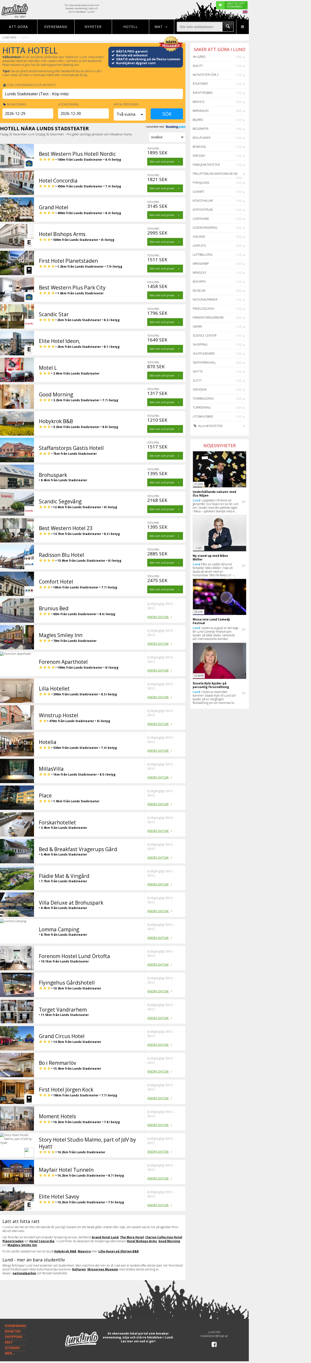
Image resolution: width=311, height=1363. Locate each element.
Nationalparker (205, 299)
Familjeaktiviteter (206, 165)
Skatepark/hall (204, 362)
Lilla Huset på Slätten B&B (118, 1251)
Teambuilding (203, 398)
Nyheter (93, 26)
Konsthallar (203, 201)
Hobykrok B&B (65, 1251)
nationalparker (24, 1273)
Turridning (202, 407)
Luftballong (203, 255)
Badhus (198, 102)
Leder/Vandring (205, 228)
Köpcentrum (203, 210)
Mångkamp (201, 264)
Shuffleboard (204, 353)
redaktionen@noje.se (214, 1336)
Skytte (198, 371)
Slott (197, 380)
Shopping (200, 344)
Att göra (18, 26)
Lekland (199, 237)
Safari (197, 326)
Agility (198, 66)
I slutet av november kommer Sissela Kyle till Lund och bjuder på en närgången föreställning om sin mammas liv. (214, 697)
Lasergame (201, 219)
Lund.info (9, 37)
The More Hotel (132, 1237)
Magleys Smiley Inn (22, 1245)
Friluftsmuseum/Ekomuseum (215, 174)
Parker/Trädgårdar (208, 317)
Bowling (199, 147)
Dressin (199, 156)
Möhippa (199, 282)
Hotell (130, 26)
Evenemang (55, 26)
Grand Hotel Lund (105, 1237)
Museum (199, 290)
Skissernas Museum (102, 1269)
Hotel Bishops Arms (142, 1241)
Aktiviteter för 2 (206, 75)
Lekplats (199, 246)
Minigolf (199, 273)
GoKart (198, 192)
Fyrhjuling (201, 183)
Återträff (200, 84)
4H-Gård (199, 57)
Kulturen (79, 1269)
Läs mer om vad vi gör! (138, 1341)
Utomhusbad (203, 416)
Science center (204, 335)
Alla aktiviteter (210, 426)
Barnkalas (200, 111)
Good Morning (169, 1241)
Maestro (84, 1251)
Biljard (198, 120)
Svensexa (200, 389)
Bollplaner (201, 138)
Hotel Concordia (41, 1241)
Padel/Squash (203, 308)
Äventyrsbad (203, 93)
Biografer (200, 129)
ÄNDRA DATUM (158, 617)
